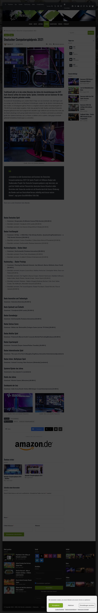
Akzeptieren (55, 605)
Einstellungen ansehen (87, 605)
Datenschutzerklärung (71, 609)
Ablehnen (71, 605)
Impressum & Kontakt (83, 609)
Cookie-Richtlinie (59, 609)
